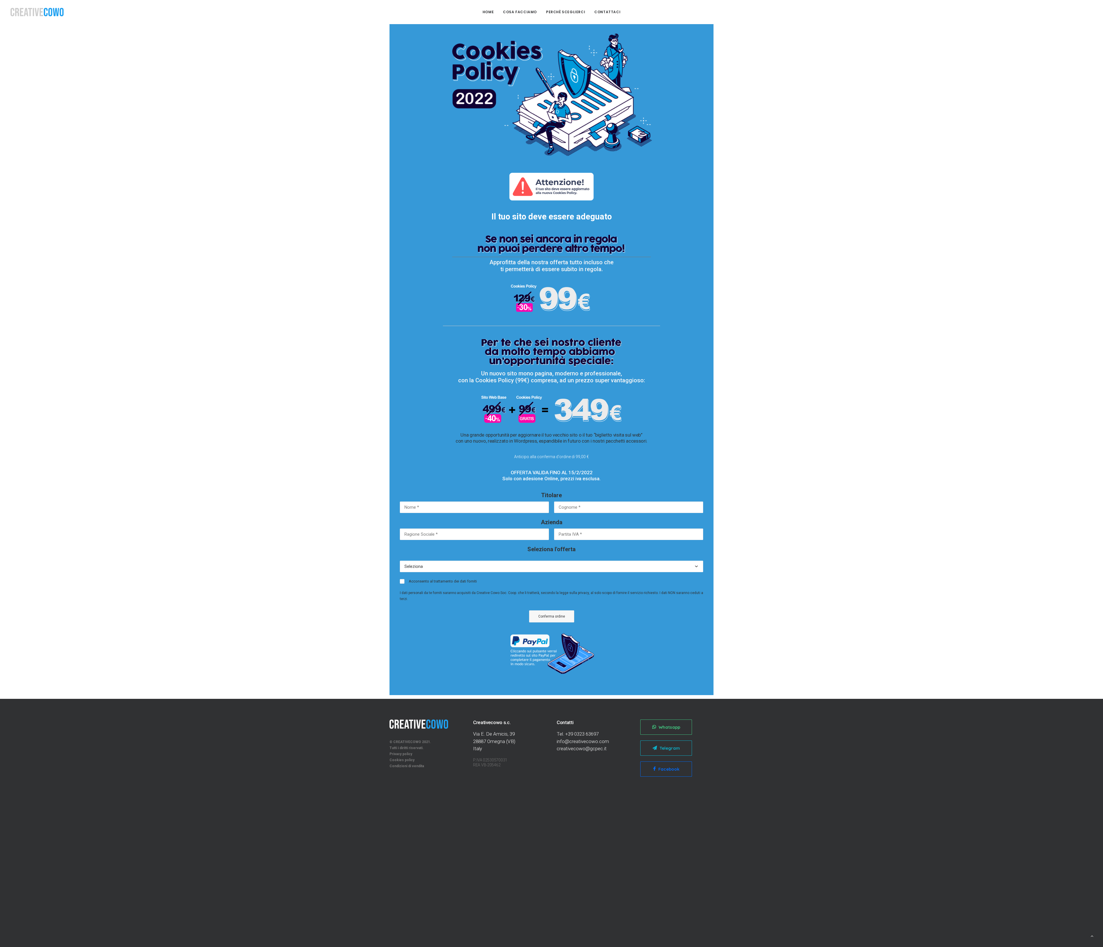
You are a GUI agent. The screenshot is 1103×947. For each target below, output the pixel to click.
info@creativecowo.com (583, 741)
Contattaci (607, 11)
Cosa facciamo (520, 11)
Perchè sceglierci (565, 11)
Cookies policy (401, 760)
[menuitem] (488, 12)
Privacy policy (400, 754)
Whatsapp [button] (669, 727)
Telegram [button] (670, 748)
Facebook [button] (668, 769)
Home (488, 11)
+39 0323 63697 (582, 734)
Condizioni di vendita (406, 766)
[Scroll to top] (1092, 935)
